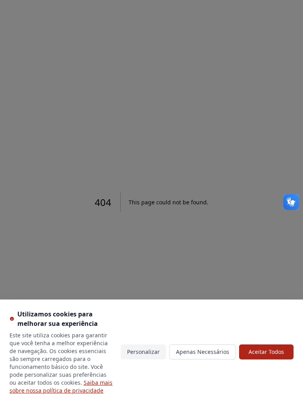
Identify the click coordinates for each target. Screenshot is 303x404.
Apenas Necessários (202, 351)
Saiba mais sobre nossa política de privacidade (60, 386)
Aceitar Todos (266, 351)
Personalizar (143, 351)
